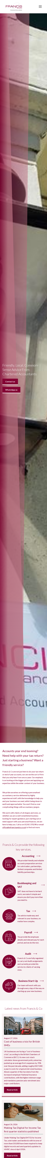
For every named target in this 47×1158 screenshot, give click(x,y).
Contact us (10, 381)
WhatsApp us (11, 390)
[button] (39, 6)
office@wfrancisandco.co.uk (14, 827)
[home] (14, 6)
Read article (12, 1090)
